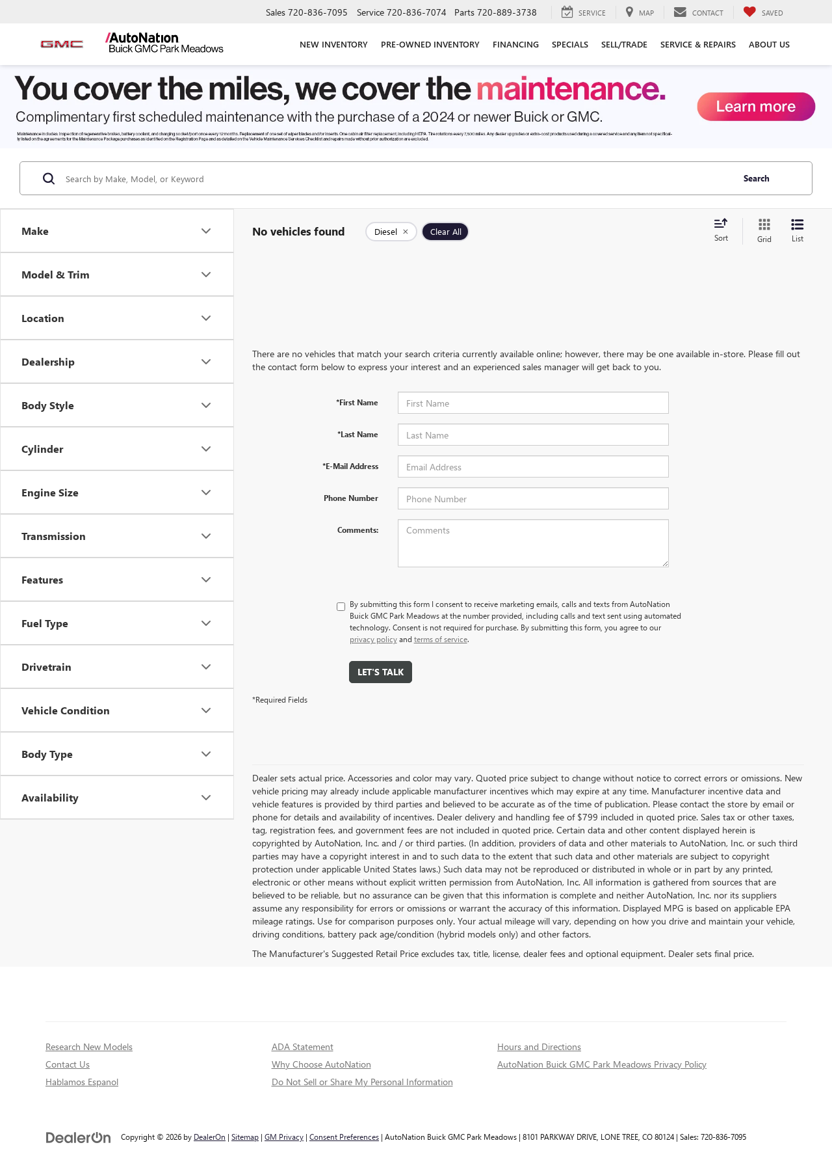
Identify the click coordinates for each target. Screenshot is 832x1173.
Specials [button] (570, 43)
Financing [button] (516, 43)
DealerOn (210, 1136)
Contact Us (68, 1064)
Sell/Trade (624, 43)
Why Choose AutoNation (321, 1064)
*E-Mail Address (350, 466)
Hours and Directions (539, 1046)
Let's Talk (381, 672)
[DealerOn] (79, 1136)
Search (757, 177)
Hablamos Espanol (82, 1081)
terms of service (440, 639)
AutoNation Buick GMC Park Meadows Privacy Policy (602, 1064)
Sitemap (245, 1136)
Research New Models (89, 1046)
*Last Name (357, 434)
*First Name (357, 402)
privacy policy (373, 639)
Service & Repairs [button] (698, 43)
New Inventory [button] (334, 43)
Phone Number (351, 497)
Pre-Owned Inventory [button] (430, 43)
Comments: (357, 529)
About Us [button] (769, 43)
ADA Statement (302, 1046)
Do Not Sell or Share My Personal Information (362, 1081)
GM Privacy (284, 1136)
